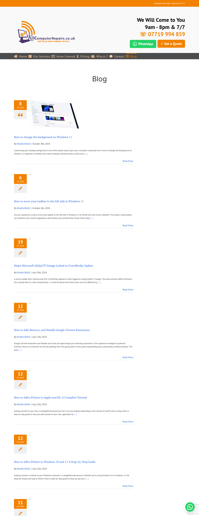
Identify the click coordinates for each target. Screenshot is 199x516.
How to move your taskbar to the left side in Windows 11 (49, 201)
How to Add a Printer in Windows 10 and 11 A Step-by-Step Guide (54, 462)
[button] (190, 507)
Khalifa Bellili (23, 143)
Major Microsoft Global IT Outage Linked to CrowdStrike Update (53, 265)
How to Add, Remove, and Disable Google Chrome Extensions (52, 330)
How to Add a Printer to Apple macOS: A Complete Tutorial (50, 397)
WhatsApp (145, 44)
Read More (128, 161)
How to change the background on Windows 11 (43, 137)
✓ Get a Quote (171, 43)
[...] (86, 153)
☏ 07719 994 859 (162, 34)
